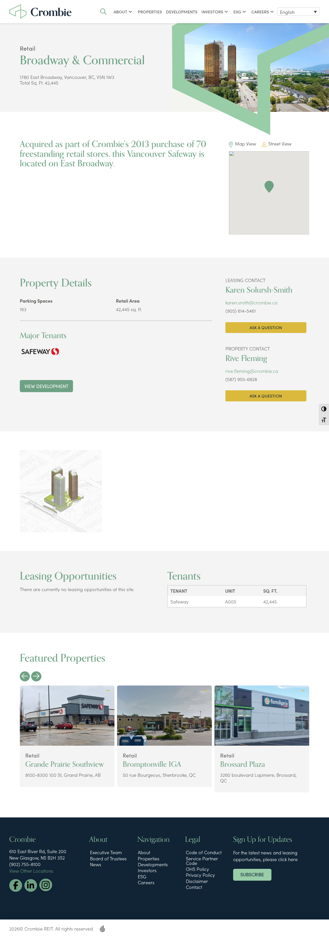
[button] (103, 11)
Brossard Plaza (242, 764)
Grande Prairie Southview (64, 764)
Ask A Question (266, 327)
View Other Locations (31, 871)
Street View (279, 143)
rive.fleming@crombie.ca (251, 371)
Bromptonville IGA (152, 764)
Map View (245, 143)
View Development (46, 386)
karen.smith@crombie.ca (251, 302)
